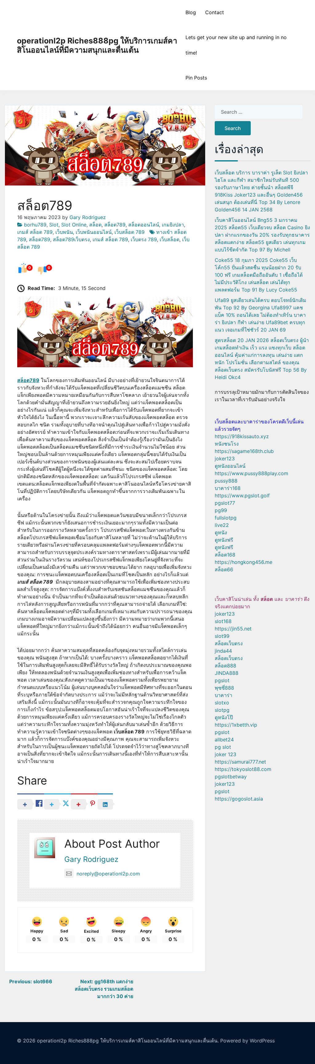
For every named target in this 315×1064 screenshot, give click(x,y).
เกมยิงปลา (173, 225)
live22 (222, 525)
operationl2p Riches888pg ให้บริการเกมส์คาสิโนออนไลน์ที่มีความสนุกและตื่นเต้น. (128, 1041)
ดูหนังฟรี (224, 540)
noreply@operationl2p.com (108, 873)
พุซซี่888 (224, 688)
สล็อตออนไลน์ (143, 225)
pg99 (221, 510)
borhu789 (35, 225)
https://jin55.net (233, 629)
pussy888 (226, 481)
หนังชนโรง (227, 444)
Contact (214, 12)
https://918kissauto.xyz (242, 436)
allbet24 (224, 739)
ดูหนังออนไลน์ (230, 466)
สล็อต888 (225, 665)
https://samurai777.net (240, 762)
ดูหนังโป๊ (224, 717)
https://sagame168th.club (244, 451)
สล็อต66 (224, 569)
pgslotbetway (231, 776)
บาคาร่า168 (228, 488)
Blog (190, 12)
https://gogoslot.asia (239, 799)
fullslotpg (226, 518)
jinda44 (223, 651)
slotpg (222, 710)
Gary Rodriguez (88, 217)
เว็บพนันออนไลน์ (94, 232)
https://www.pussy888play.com (251, 473)
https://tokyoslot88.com (243, 769)
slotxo (222, 702)
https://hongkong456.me (243, 562)
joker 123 (225, 754)
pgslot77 (225, 503)
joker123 (225, 458)
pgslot (222, 680)
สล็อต (95, 225)
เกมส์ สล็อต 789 (35, 232)
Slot (53, 225)
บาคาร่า (223, 695)
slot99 (222, 636)
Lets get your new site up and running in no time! (236, 45)
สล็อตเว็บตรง (229, 643)
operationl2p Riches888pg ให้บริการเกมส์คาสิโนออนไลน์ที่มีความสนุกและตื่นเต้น (97, 45)
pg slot (223, 747)
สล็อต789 (115, 225)
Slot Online (73, 225)
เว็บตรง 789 (144, 239)
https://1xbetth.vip (236, 725)
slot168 (223, 621)
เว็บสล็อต (169, 239)
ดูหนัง (221, 532)
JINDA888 (226, 673)
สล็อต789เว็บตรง (71, 239)
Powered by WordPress (247, 1041)
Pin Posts (196, 78)
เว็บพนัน (64, 232)
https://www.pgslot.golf (242, 495)
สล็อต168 (225, 555)
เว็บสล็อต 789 (129, 232)
